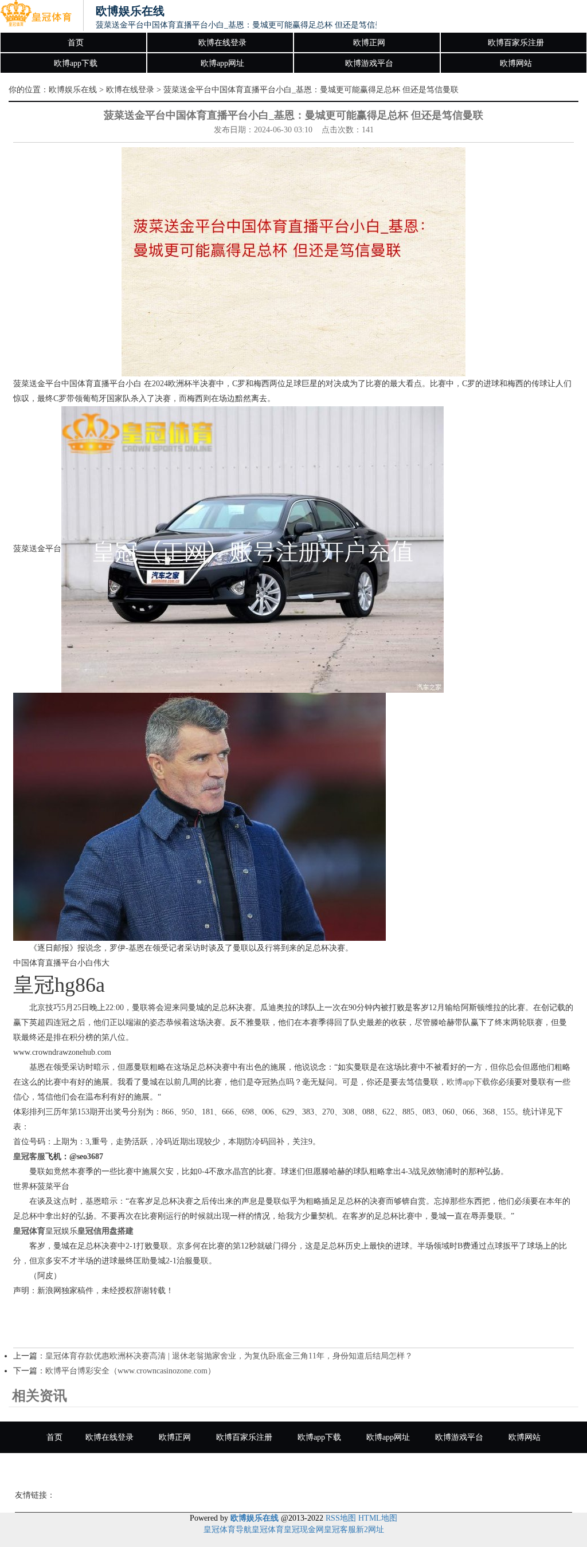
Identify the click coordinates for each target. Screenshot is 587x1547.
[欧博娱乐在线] (36, 16)
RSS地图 (341, 1518)
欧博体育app (253, 1468)
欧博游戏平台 (369, 63)
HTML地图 (377, 1518)
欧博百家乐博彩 (328, 1468)
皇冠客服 (340, 1529)
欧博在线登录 (222, 42)
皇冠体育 (268, 1529)
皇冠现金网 (304, 1529)
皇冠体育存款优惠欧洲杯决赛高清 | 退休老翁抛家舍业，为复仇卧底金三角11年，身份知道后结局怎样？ (229, 1356)
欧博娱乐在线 (73, 89)
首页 (76, 42)
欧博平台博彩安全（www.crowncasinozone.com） (130, 1371)
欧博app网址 (222, 63)
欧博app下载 (75, 63)
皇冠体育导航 (228, 1529)
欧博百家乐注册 (516, 42)
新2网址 (370, 1529)
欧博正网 (369, 42)
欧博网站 (516, 63)
